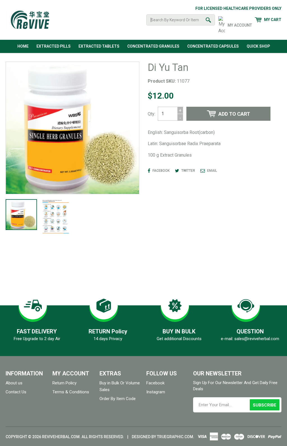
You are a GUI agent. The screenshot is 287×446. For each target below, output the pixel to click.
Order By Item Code (117, 398)
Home (23, 46)
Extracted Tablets (98, 46)
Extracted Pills (53, 46)
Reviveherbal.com (61, 437)
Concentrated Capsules (213, 46)
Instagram (155, 391)
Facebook (155, 382)
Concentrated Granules (153, 46)
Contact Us (16, 391)
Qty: (151, 114)
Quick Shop (258, 46)
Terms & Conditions (70, 391)
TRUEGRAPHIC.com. (175, 437)
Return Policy (64, 382)
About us (14, 382)
